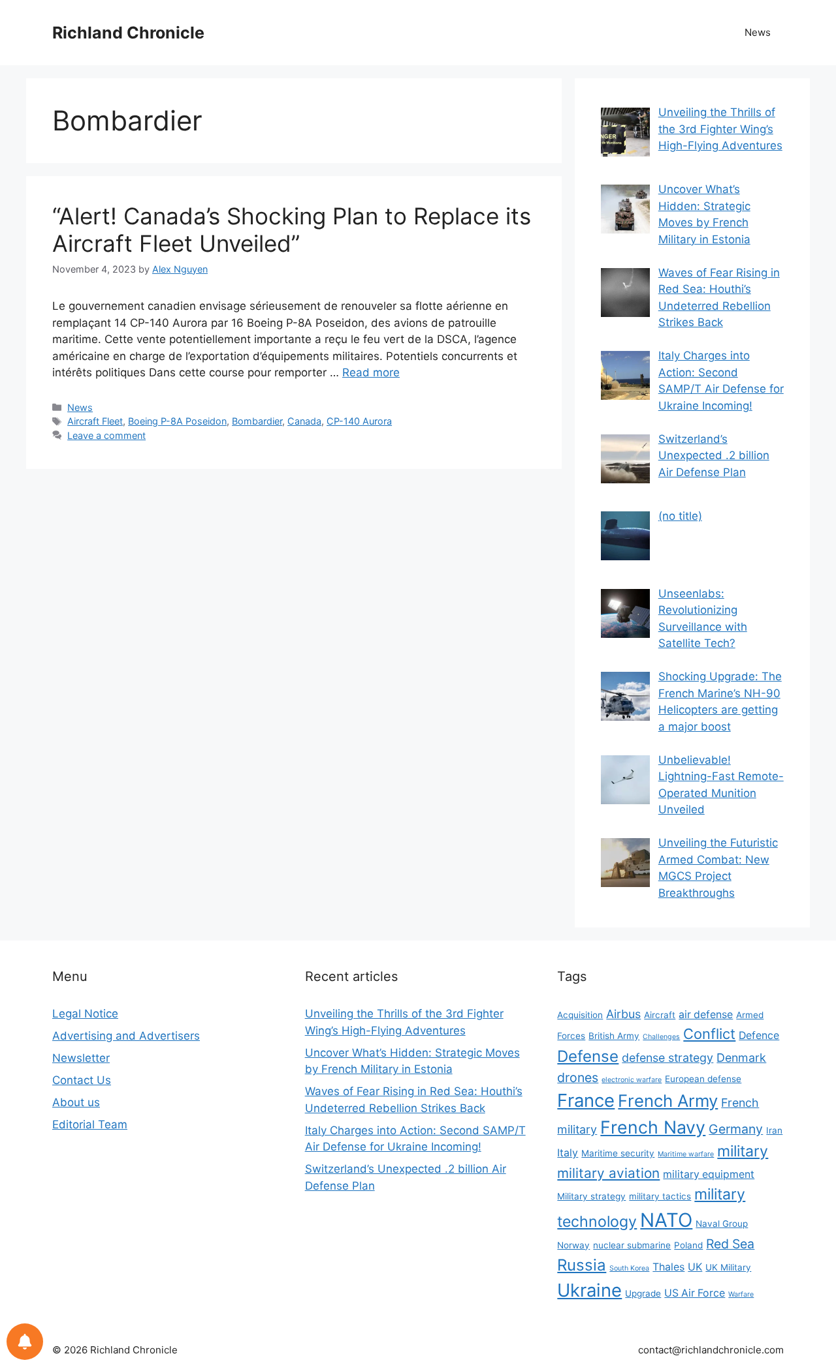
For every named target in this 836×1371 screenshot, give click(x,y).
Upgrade (643, 1293)
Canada (304, 421)
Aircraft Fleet (95, 421)
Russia (581, 1265)
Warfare (741, 1294)
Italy (567, 1153)
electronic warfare (632, 1080)
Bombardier (257, 421)
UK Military (728, 1267)
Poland (688, 1245)
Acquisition (580, 1015)
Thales (668, 1267)
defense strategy (667, 1057)
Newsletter (81, 1057)
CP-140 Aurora (359, 421)
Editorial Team (89, 1124)
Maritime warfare (686, 1154)
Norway (573, 1245)
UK (695, 1267)
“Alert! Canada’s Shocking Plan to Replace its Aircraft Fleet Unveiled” (291, 229)
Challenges (661, 1036)
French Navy (652, 1127)
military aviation (608, 1173)
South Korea (629, 1268)
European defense (703, 1079)
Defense (588, 1056)
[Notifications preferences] (25, 1341)
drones (577, 1077)
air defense (706, 1014)
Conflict (709, 1033)
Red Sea (730, 1244)
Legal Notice (85, 1013)
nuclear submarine (632, 1245)
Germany (736, 1129)
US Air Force (694, 1293)
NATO (666, 1220)
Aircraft (659, 1015)
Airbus (623, 1014)
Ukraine (589, 1290)
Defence (759, 1035)
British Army (613, 1036)
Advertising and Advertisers (126, 1035)
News (758, 32)
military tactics (660, 1196)
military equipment (708, 1174)
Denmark (741, 1057)
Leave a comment (106, 435)
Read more (371, 372)
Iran (774, 1130)
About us (76, 1102)
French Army (668, 1101)
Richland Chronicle (128, 32)
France (586, 1100)
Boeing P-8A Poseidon (177, 421)
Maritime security (617, 1153)
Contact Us (81, 1080)
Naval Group (722, 1223)
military (742, 1151)
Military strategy (591, 1196)
